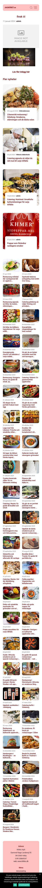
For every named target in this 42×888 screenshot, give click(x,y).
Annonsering (21, 871)
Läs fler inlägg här (21, 72)
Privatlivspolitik (24, 885)
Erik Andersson (24, 111)
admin (18, 21)
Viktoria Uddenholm (23, 155)
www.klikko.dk (23, 861)
